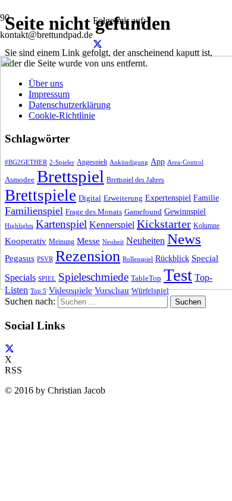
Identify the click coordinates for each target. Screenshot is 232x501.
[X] (97, 44)
